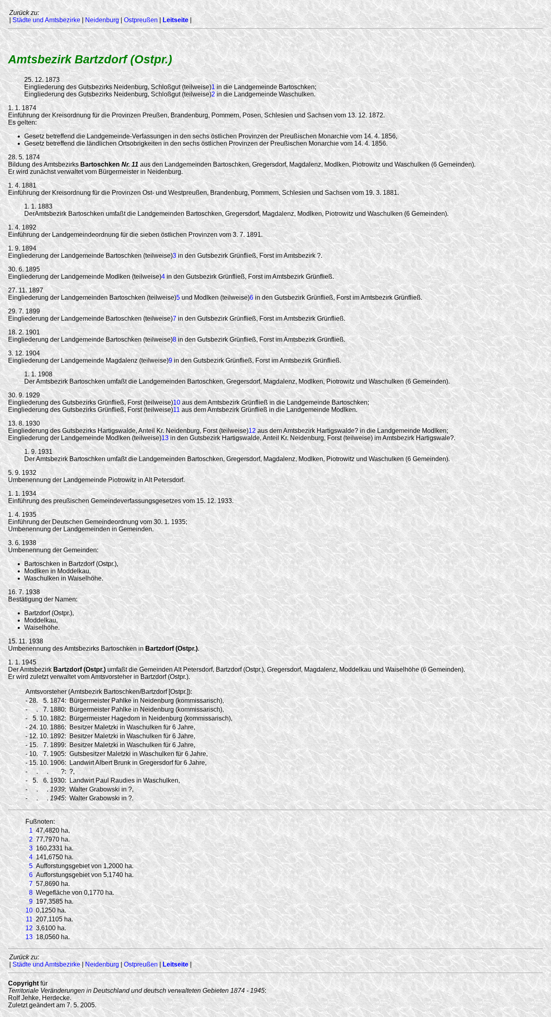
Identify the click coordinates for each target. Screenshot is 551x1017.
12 (252, 430)
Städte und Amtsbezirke (46, 20)
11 (176, 409)
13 (165, 437)
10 (176, 402)
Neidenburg (102, 20)
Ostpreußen (141, 20)
